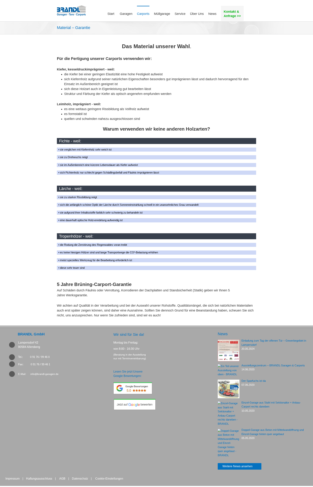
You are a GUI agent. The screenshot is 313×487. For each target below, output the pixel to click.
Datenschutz (80, 478)
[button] (250, 13)
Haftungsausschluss (39, 478)
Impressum (12, 478)
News (223, 334)
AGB (62, 478)
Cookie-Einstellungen (109, 478)
